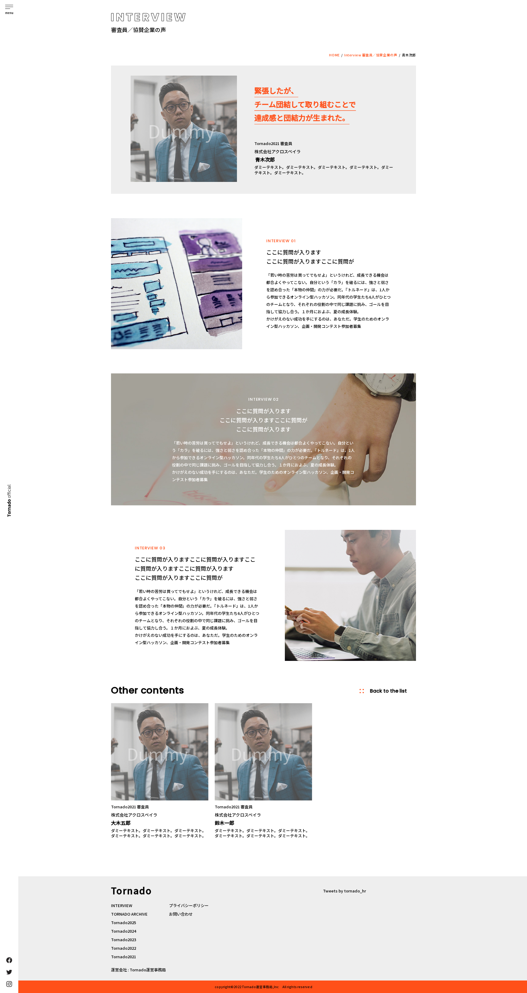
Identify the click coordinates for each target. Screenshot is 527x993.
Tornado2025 (123, 922)
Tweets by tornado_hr (344, 891)
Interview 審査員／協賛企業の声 (370, 54)
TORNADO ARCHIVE (129, 914)
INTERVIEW (121, 905)
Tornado (9, 500)
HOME (334, 54)
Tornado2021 (123, 956)
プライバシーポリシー (189, 905)
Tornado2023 (123, 939)
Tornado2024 (123, 931)
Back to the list (388, 691)
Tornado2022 (123, 948)
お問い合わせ (181, 914)
